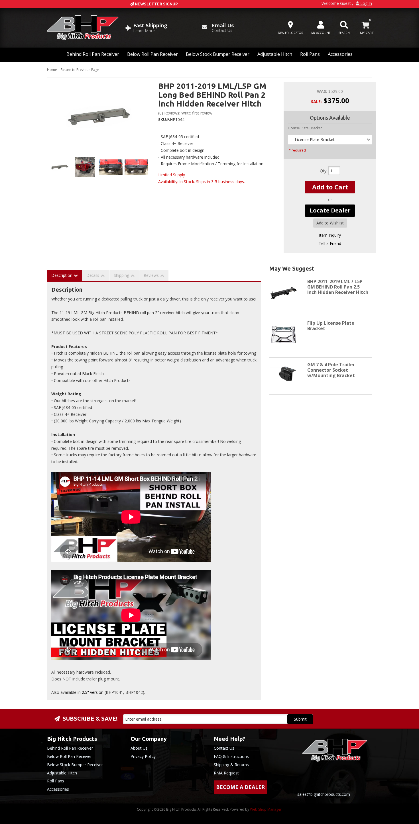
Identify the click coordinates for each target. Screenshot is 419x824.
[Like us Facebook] (338, 779)
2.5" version (92, 692)
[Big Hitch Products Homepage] (83, 28)
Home (52, 69)
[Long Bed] (98, 117)
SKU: (162, 119)
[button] (344, 28)
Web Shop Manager (266, 809)
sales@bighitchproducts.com (323, 794)
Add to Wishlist (330, 223)
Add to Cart (330, 187)
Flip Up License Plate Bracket (330, 326)
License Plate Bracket (305, 128)
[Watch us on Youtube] (359, 779)
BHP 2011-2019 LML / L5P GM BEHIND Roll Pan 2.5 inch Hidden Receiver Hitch (337, 286)
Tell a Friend (330, 243)
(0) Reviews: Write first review (185, 113)
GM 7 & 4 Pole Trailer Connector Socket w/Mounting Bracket (331, 370)
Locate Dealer (330, 210)
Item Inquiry (330, 235)
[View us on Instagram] (379, 779)
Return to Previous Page (80, 69)
